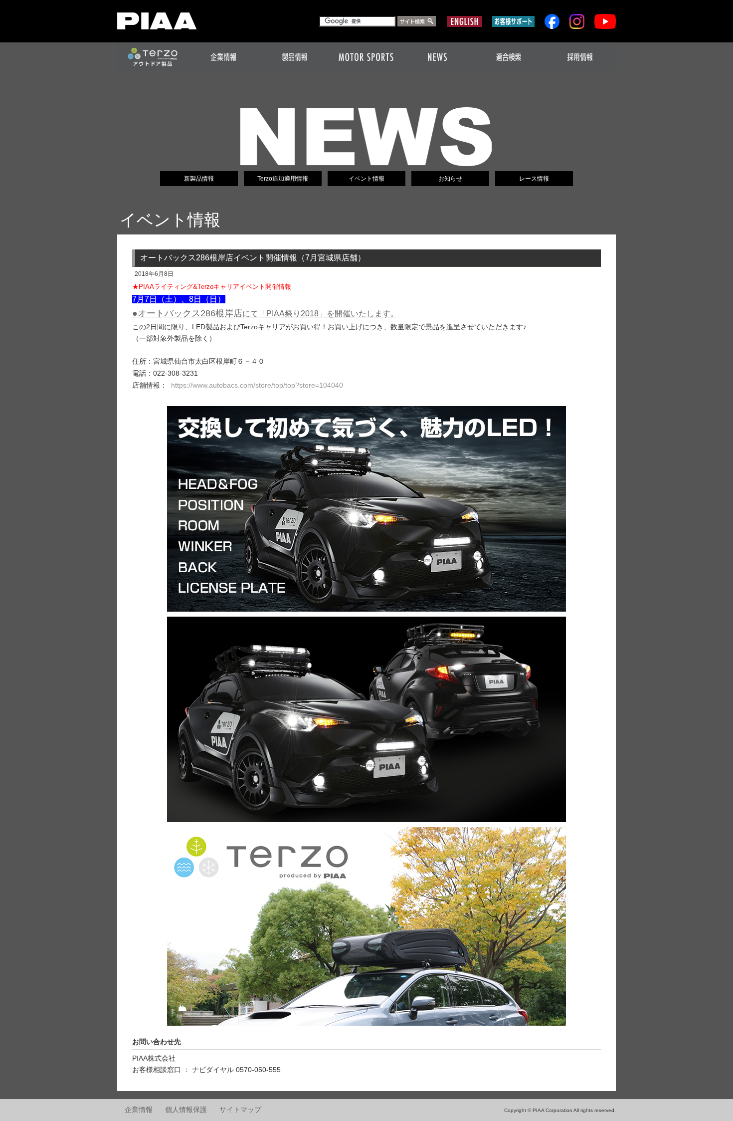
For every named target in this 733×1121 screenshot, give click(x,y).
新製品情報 (199, 178)
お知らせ (450, 178)
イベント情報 (366, 178)
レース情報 (534, 178)
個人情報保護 (186, 1110)
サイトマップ (240, 1110)
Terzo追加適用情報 (282, 178)
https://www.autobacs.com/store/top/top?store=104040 (257, 385)
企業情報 (139, 1110)
